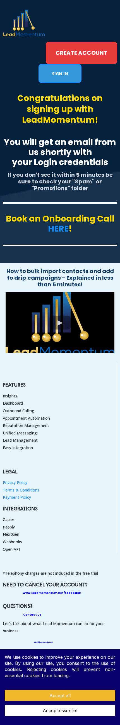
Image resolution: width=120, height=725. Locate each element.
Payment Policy (17, 497)
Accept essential (60, 710)
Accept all (60, 695)
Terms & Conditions (21, 490)
